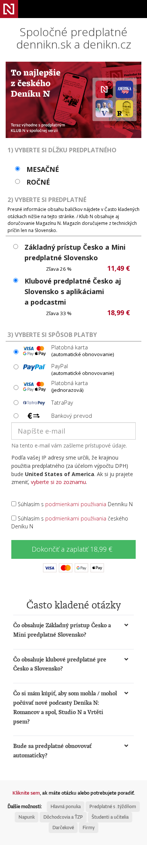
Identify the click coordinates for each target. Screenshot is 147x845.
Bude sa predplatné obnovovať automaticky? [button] (52, 750)
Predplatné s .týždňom (112, 806)
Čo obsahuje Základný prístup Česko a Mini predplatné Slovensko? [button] (62, 630)
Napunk (26, 817)
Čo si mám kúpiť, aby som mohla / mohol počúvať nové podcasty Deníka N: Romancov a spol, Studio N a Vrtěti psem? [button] (65, 707)
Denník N (9, 9)
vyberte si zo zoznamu (58, 481)
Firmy (89, 827)
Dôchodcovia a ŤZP (63, 817)
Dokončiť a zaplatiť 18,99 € (72, 549)
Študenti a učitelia (110, 817)
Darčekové (63, 827)
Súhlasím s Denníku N (74, 504)
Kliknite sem (26, 792)
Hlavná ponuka (66, 806)
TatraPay (62, 402)
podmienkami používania (75, 504)
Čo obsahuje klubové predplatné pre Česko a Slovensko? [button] (59, 664)
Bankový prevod (71, 415)
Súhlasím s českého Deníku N (69, 522)
